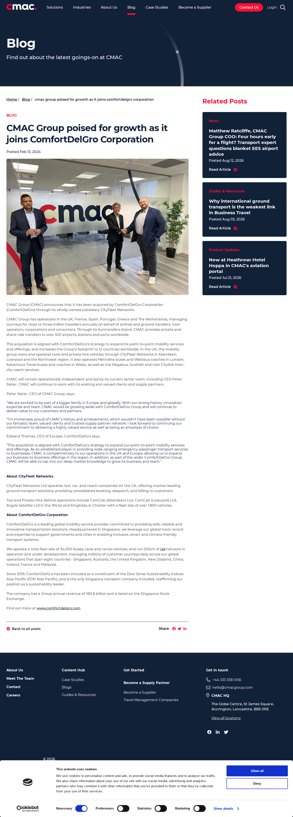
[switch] (123, 808)
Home (11, 99)
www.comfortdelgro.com (58, 608)
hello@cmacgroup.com (233, 687)
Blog (131, 7)
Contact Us (249, 7)
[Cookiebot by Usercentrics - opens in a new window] (28, 808)
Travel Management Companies (151, 700)
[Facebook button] (210, 732)
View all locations (226, 718)
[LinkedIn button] (219, 732)
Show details (223, 808)
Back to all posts (26, 629)
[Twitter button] (227, 732)
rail (162, 549)
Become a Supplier (194, 7)
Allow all (257, 771)
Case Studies (157, 7)
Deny (257, 783)
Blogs (66, 687)
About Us (109, 7)
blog (26, 99)
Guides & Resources (79, 695)
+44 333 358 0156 (227, 680)
